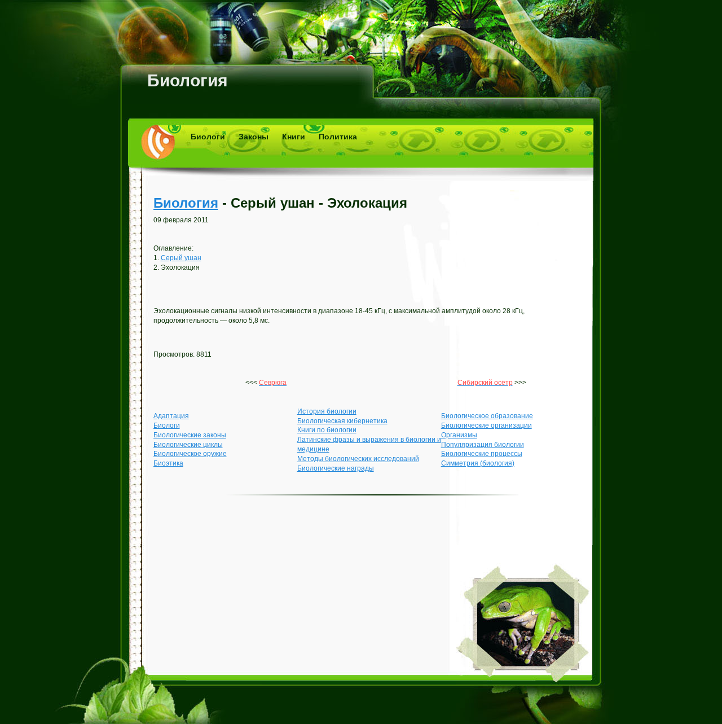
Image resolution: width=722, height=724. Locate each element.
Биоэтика (168, 463)
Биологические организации (486, 425)
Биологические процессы (481, 454)
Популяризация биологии (482, 445)
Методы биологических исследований (358, 459)
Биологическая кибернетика (342, 421)
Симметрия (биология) (477, 463)
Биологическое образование (487, 416)
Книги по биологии (326, 430)
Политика (338, 136)
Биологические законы (189, 435)
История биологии (326, 411)
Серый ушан (181, 258)
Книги (293, 136)
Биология (187, 80)
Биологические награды (335, 468)
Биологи (208, 136)
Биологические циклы (188, 445)
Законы (253, 136)
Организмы (459, 435)
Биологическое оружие (190, 454)
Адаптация (171, 416)
